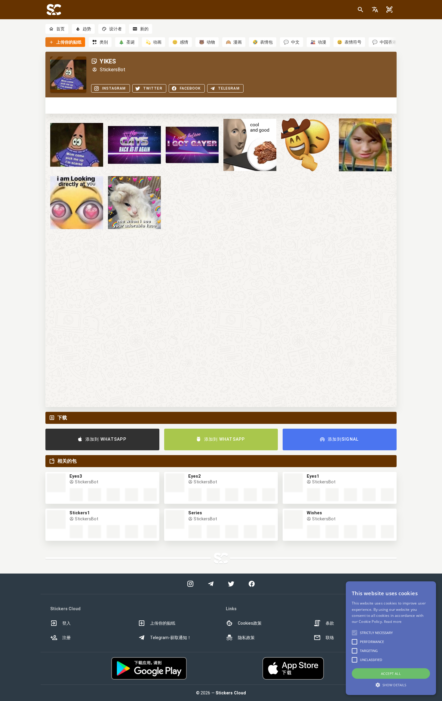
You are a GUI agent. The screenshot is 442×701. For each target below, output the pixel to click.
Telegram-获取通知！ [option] (170, 637)
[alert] (391, 638)
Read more (393, 621)
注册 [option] (66, 637)
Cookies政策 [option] (250, 623)
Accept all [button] (391, 673)
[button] (375, 9)
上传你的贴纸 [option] (162, 623)
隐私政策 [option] (246, 637)
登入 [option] (66, 623)
